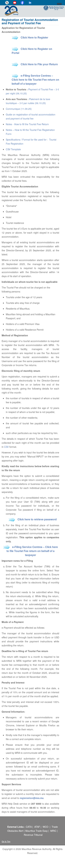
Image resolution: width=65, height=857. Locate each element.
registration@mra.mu (32, 798)
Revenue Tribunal (33, 834)
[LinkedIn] (30, 2)
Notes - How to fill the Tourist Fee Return (27, 124)
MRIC (53, 830)
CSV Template (13, 149)
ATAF (37, 826)
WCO (45, 826)
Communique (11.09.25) (19, 108)
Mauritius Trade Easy (36, 830)
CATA (29, 826)
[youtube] (14, 2)
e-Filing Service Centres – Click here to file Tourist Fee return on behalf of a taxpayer (35, 79)
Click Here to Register (34, 37)
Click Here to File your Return (39, 64)
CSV (6, 446)
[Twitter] (7, 2)
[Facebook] (22, 2)
